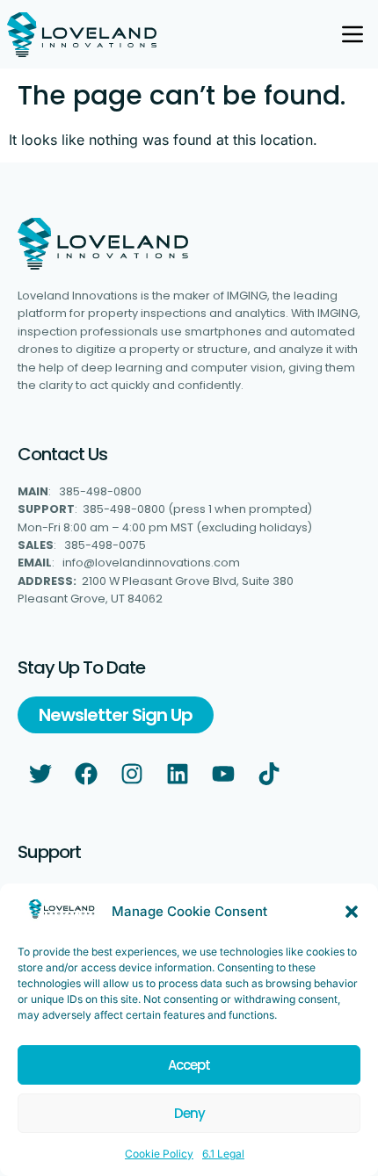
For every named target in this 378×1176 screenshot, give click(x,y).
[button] (351, 911)
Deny (189, 1113)
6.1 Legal (223, 1153)
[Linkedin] (177, 774)
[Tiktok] (269, 774)
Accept (189, 1065)
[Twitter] (40, 774)
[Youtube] (223, 774)
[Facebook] (86, 774)
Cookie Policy (159, 1153)
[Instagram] (132, 774)
